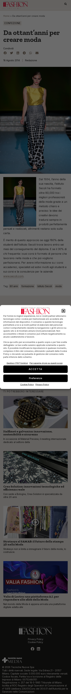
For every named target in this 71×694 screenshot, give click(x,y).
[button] (63, 311)
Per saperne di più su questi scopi (46, 363)
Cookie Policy (27, 384)
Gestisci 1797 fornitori (17, 363)
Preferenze (35, 378)
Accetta (35, 369)
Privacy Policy (42, 384)
